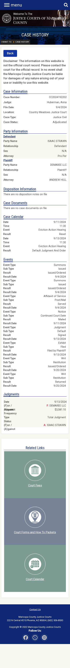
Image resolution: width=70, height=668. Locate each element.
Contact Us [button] (35, 609)
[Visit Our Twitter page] (44, 637)
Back (10, 53)
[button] (6, 18)
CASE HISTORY (35, 35)
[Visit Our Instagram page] (35, 637)
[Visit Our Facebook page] (25, 637)
